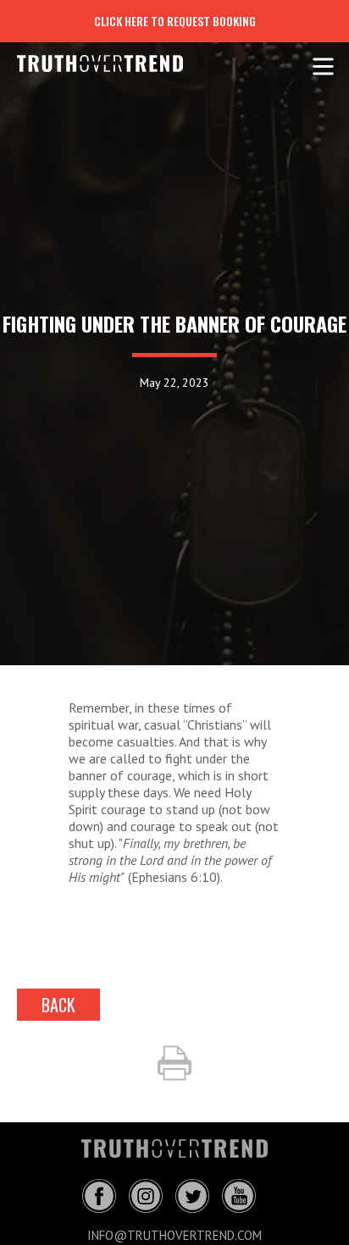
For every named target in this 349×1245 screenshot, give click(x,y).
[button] (323, 63)
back (58, 1004)
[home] (87, 63)
